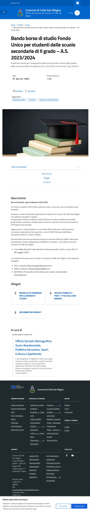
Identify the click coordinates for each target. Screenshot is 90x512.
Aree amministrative (18, 408)
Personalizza (63, 506)
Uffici (13, 412)
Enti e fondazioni (17, 415)
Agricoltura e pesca (37, 405)
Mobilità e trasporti (53, 419)
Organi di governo (17, 405)
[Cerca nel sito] (77, 13)
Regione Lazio (15, 3)
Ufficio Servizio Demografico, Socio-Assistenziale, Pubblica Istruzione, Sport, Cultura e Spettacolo (33, 347)
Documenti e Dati (17, 429)
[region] (45, 504)
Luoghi (67, 427)
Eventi (67, 430)
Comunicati (69, 412)
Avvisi (67, 408)
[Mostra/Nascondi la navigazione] (4, 12)
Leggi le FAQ (33, 456)
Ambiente (33, 408)
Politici (13, 419)
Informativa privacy (30, 312)
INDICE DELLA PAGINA (18, 167)
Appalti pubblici (35, 419)
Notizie (67, 405)
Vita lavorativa (52, 440)
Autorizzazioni (35, 422)
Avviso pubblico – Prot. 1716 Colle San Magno (65, 295)
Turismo (49, 436)
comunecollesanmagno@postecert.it (25, 489)
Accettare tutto (79, 506)
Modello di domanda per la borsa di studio (30, 295)
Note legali (50, 473)
